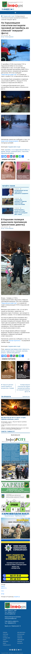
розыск (3, 352)
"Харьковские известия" (9, 303)
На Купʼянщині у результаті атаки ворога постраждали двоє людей (20, 212)
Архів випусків (26, 396)
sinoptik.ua (17, 596)
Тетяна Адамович (9, 36)
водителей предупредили (10, 141)
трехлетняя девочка (13, 352)
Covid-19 (5, 636)
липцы (8, 151)
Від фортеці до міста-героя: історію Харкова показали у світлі (13, 418)
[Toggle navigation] (15, 13)
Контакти (20, 643)
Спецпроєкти (7, 645)
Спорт (4, 639)
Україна (5, 632)
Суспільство (6, 638)
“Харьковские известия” (9, 74)
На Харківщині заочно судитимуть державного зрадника (21, 192)
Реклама (19, 641)
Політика (5, 634)
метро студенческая (8, 351)
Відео (4, 643)
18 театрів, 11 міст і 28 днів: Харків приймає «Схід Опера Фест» (14, 422)
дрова (3, 151)
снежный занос (16, 151)
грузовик (8, 150)
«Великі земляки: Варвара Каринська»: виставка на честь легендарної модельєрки (15, 428)
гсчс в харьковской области (20, 150)
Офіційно (5, 641)
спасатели (25, 151)
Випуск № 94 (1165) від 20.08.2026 (15, 479)
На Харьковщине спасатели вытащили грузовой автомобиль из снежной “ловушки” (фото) (23, 388)
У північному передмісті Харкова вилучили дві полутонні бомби (20, 202)
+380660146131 (11, 612)
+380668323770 (11, 623)
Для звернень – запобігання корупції (21, 634)
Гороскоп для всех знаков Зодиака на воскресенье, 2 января (7, 386)
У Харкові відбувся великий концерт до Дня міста (14, 425)
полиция (18, 351)
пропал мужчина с (14, 340)
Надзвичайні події (8, 16)
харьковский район (7, 153)
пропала (24, 351)
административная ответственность (17, 349)
